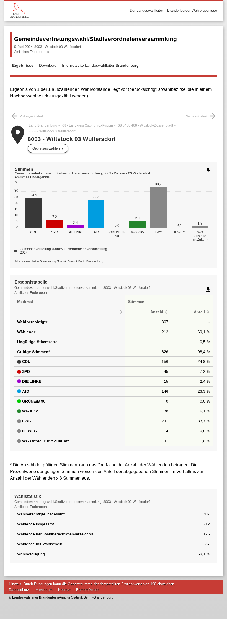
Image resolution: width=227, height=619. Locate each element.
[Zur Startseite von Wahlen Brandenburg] (62, 10)
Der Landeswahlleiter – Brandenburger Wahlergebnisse (173, 10)
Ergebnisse (22, 65)
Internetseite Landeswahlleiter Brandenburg (100, 65)
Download (47, 65)
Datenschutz (19, 590)
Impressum (44, 590)
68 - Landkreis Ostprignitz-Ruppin (87, 125)
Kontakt (64, 590)
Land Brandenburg (43, 125)
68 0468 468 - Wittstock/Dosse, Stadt (145, 125)
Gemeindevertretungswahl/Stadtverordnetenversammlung (95, 39)
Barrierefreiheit (87, 590)
